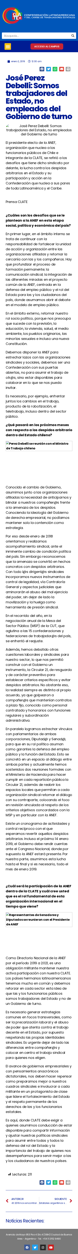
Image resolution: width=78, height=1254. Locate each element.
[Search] (73, 35)
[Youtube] (51, 1247)
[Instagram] (43, 1247)
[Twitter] (35, 1247)
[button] (8, 46)
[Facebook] (27, 1247)
